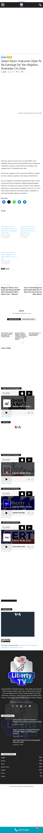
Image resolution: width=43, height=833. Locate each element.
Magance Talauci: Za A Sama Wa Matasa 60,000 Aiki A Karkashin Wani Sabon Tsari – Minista (10, 291)
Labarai (3, 770)
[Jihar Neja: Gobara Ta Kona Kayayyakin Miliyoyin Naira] (35, 327)
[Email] (29, 277)
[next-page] (23, 343)
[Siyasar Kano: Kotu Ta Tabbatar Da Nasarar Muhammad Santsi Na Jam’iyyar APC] (29, 218)
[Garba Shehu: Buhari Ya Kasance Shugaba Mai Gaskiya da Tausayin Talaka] (7, 327)
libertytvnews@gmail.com (25, 702)
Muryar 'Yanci (5, 767)
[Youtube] (30, 706)
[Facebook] (4, 277)
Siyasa (9, 57)
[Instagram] (17, 706)
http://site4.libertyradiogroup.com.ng (22, 313)
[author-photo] (21, 304)
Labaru (7, 53)
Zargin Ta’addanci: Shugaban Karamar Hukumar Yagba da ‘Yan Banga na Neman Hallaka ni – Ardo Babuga (21, 336)
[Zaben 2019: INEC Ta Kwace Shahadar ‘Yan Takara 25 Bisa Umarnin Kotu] (9, 244)
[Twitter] (10, 277)
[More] (32, 82)
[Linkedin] (23, 277)
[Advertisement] (21, 29)
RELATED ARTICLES (14, 319)
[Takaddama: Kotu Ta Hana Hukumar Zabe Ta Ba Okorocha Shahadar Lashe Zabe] (9, 218)
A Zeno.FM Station (6, 416)
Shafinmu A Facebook (9, 600)
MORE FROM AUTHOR (28, 319)
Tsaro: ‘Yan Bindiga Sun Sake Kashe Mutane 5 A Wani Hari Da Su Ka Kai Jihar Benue (33, 291)
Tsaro (2, 764)
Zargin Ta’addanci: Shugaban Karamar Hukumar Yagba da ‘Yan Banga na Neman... (26, 732)
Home (2, 53)
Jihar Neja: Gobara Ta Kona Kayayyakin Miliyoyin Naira (35, 334)
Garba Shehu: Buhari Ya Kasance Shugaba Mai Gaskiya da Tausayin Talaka (7, 334)
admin (4, 72)
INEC (7, 268)
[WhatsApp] (17, 277)
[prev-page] (20, 343)
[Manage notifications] (37, 827)
